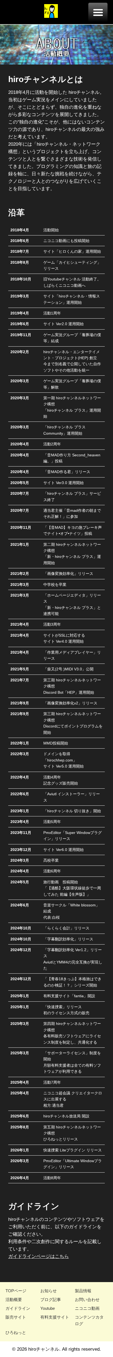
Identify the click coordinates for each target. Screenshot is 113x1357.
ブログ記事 (50, 1299)
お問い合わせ (87, 1299)
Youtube (47, 1308)
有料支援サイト (54, 1317)
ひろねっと (15, 1332)
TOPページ (15, 1290)
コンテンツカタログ (89, 1320)
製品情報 (83, 1290)
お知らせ (48, 1290)
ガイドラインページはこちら (38, 1256)
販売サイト (15, 1317)
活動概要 (13, 1299)
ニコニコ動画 (87, 1308)
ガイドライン (17, 1308)
